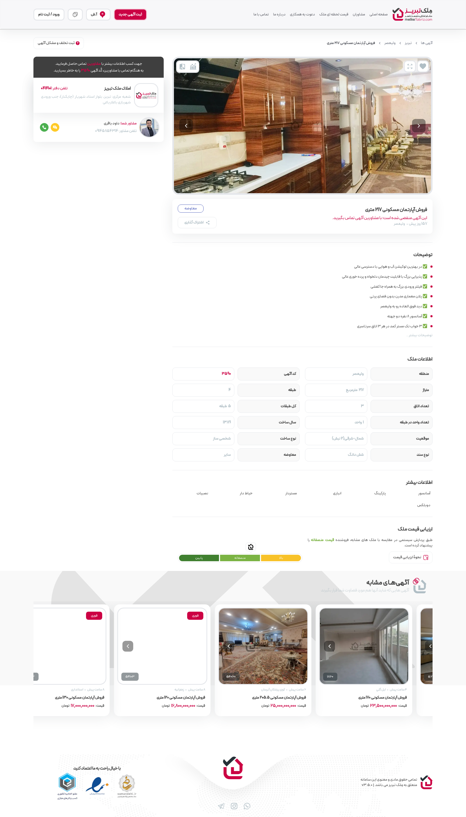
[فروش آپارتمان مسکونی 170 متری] (380, 646)
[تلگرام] (220, 806)
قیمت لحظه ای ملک (333, 14)
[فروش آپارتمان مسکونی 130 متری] (77, 646)
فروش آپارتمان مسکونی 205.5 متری (295, 697)
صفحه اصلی (378, 14)
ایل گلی (397, 689)
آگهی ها (427, 43)
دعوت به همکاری (302, 14)
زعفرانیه (195, 689)
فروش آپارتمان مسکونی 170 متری (398, 697)
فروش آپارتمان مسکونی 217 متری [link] (351, 43)
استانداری (93, 689)
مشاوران (359, 14)
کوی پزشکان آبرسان (289, 689)
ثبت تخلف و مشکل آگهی (56, 43)
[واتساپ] (245, 806)
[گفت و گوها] (75, 15)
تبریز (408, 43)
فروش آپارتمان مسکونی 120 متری (197, 697)
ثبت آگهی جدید (130, 14)
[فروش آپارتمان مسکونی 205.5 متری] (279, 646)
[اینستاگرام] (233, 806)
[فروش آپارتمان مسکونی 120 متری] (178, 646)
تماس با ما (261, 14)
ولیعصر (390, 43)
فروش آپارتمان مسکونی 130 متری (95, 697)
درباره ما (279, 14)
